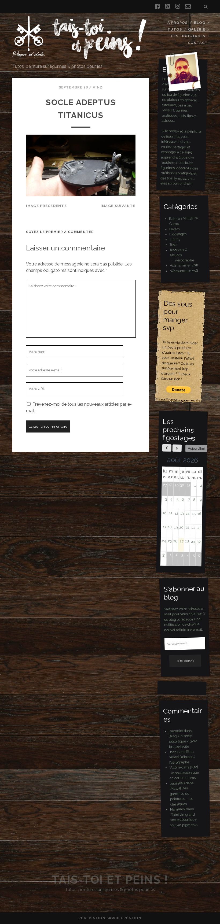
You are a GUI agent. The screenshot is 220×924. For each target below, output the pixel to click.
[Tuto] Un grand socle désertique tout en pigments (184, 819)
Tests (173, 244)
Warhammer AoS (184, 270)
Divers (174, 229)
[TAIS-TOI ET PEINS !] (79, 57)
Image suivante (118, 206)
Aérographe (184, 260)
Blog (199, 23)
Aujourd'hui (196, 448)
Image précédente (46, 206)
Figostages (177, 234)
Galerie (196, 29)
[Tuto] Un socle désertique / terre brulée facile (183, 741)
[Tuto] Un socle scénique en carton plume (184, 772)
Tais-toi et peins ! (110, 879)
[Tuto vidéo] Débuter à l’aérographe (182, 756)
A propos (177, 23)
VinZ (97, 87)
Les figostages (188, 36)
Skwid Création (124, 918)
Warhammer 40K (184, 265)
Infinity (175, 239)
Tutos (174, 29)
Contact (198, 43)
